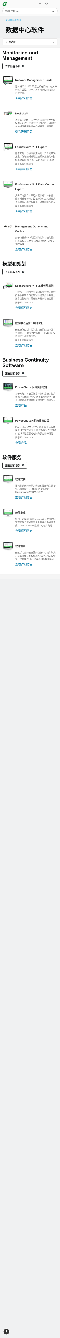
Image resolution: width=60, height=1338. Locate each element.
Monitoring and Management (20, 55)
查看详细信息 (23, 98)
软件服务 (12, 457)
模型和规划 (14, 264)
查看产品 (21, 405)
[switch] (6, 1331)
